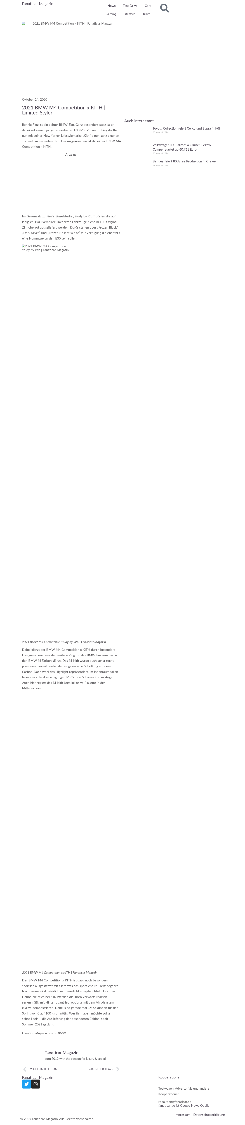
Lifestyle (129, 14)
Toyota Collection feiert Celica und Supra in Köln (187, 128)
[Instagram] (35, 1084)
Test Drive (130, 6)
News (111, 6)
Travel (147, 14)
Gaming (111, 14)
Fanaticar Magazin (37, 4)
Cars (148, 6)
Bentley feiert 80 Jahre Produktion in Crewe (184, 161)
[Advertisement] (71, 182)
